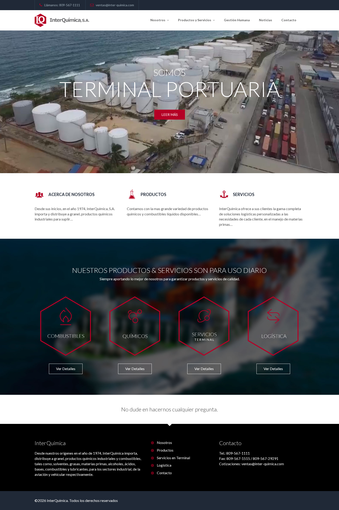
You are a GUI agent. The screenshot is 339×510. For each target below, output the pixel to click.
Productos (165, 450)
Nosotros (158, 20)
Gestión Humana (237, 20)
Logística (164, 465)
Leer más (169, 124)
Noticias (265, 20)
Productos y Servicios (195, 20)
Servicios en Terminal (173, 458)
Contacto (288, 20)
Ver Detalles (65, 368)
